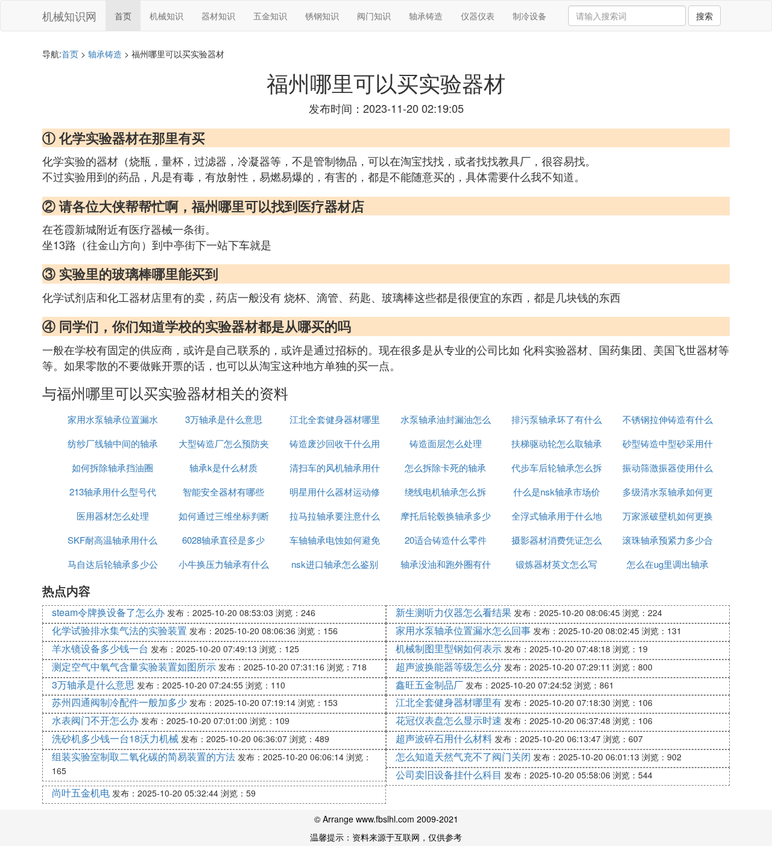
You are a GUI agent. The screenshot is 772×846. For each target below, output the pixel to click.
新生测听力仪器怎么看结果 (453, 612)
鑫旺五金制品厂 (429, 685)
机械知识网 (69, 16)
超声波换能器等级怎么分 (449, 666)
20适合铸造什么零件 (446, 539)
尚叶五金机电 (81, 793)
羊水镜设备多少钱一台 (100, 648)
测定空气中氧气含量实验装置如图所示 (134, 666)
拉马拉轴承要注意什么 (335, 515)
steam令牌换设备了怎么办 (108, 612)
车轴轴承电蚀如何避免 (335, 539)
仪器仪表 (478, 16)
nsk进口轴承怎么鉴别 (334, 564)
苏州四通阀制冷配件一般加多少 (119, 702)
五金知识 (270, 16)
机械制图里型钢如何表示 (449, 648)
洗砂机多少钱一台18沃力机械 (115, 738)
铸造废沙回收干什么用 (335, 443)
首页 (123, 16)
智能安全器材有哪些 (223, 491)
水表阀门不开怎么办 (95, 720)
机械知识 (166, 16)
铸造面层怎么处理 (446, 443)
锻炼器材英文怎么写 (556, 564)
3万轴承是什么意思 (223, 419)
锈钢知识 (322, 16)
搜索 (704, 16)
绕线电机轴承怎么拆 (445, 491)
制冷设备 (529, 16)
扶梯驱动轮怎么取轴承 (556, 443)
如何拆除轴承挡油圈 (112, 467)
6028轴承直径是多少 (223, 539)
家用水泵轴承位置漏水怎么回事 (463, 630)
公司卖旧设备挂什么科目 (449, 774)
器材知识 (218, 16)
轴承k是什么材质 (223, 467)
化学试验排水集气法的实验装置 (119, 630)
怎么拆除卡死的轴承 (445, 467)
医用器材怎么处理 (113, 515)
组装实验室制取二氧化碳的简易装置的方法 (143, 756)
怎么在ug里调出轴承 (668, 564)
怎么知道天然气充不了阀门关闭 (463, 756)
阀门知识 (374, 16)
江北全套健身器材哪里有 (449, 702)
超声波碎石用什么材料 (444, 738)
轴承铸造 (426, 16)
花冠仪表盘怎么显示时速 (449, 720)
